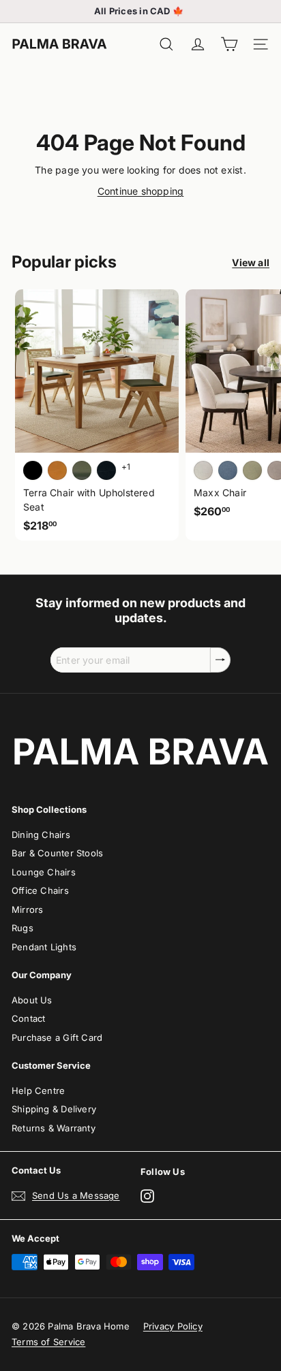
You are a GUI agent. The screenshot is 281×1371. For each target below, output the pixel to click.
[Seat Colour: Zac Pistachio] (252, 470)
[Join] (220, 660)
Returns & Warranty (53, 1128)
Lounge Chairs (44, 872)
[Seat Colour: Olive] (81, 470)
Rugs (22, 927)
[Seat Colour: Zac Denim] (227, 470)
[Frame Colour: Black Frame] (106, 470)
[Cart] (229, 45)
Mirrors (27, 909)
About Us (32, 1000)
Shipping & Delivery (54, 1108)
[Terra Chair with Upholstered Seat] (97, 415)
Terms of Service (48, 1341)
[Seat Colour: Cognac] (57, 470)
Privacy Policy (173, 1326)
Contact (28, 1018)
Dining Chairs (41, 834)
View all (250, 262)
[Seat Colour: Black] (32, 470)
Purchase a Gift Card (57, 1037)
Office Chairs (40, 890)
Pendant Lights (44, 946)
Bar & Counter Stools (57, 853)
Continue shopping (141, 191)
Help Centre (38, 1090)
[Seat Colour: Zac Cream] (203, 470)
